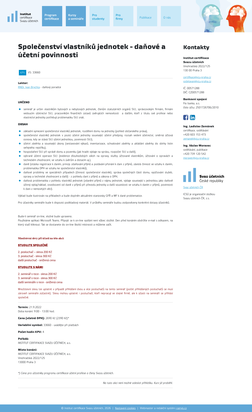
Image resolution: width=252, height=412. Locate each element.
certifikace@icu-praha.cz (197, 77)
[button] (52, 16)
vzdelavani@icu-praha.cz (197, 81)
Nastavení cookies (125, 408)
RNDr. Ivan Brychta (29, 87)
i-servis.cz (181, 408)
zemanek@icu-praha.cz (196, 138)
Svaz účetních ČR (193, 187)
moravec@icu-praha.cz (196, 158)
